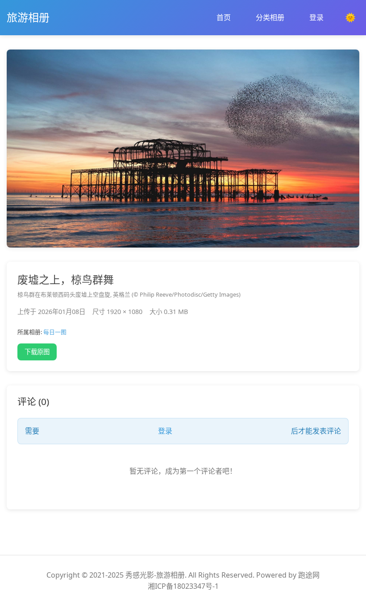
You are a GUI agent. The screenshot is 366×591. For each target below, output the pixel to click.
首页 (223, 17)
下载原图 (37, 351)
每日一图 (55, 332)
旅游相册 (28, 17)
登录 (316, 17)
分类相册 (270, 17)
